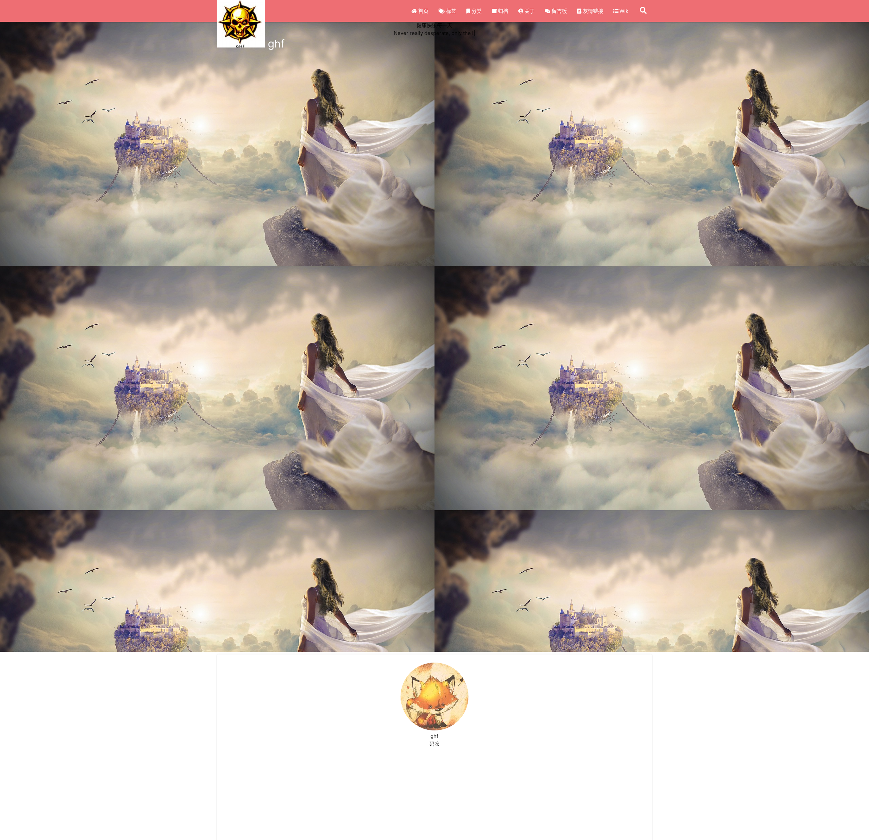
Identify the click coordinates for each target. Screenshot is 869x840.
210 (224, 678)
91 (223, 669)
